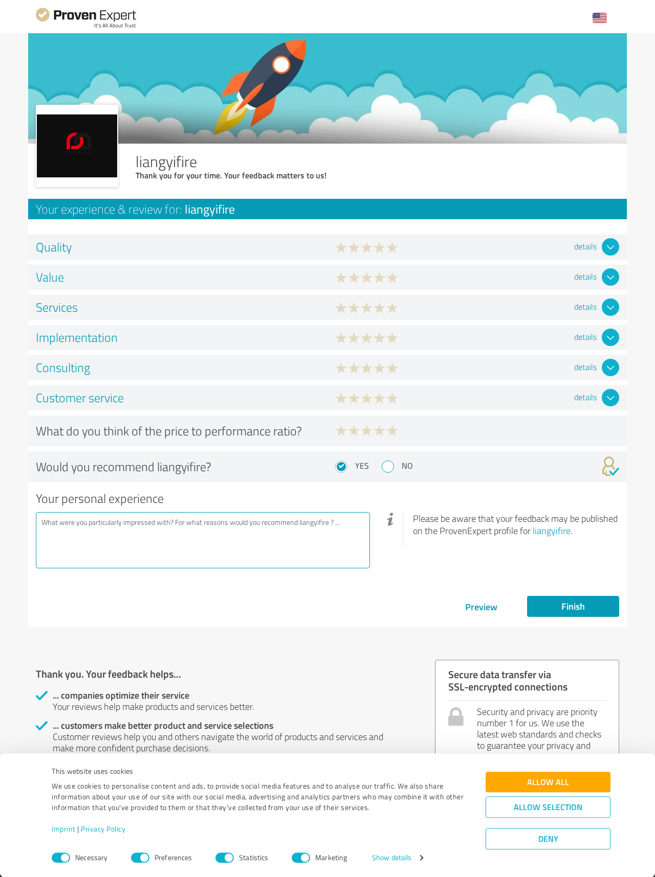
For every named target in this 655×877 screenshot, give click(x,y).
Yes (362, 465)
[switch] (140, 857)
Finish (573, 606)
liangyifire (552, 530)
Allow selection (548, 807)
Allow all (548, 782)
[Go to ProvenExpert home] (86, 26)
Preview (481, 606)
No (407, 465)
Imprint (64, 829)
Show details (391, 858)
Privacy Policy (103, 829)
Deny (548, 839)
